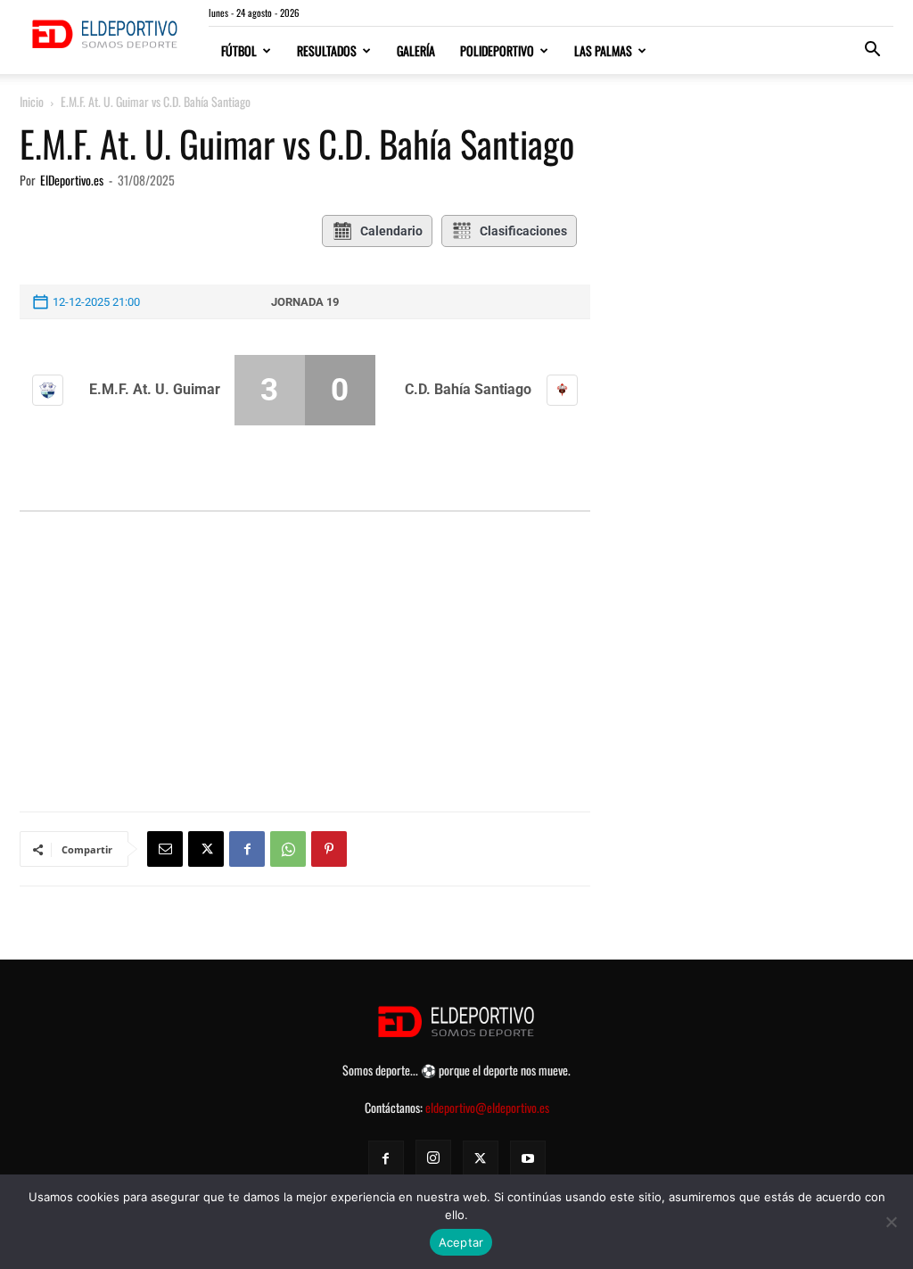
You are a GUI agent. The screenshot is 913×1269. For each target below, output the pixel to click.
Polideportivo (497, 50)
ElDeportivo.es (71, 179)
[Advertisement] (305, 618)
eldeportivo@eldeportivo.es (487, 1107)
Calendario (391, 231)
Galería (416, 50)
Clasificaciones (523, 231)
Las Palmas (603, 50)
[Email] (165, 849)
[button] (872, 51)
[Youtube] (528, 1158)
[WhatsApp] (288, 849)
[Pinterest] (329, 849)
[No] (891, 1222)
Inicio (32, 101)
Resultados (327, 50)
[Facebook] (247, 849)
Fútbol (239, 50)
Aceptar (461, 1242)
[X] (206, 849)
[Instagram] (433, 1157)
